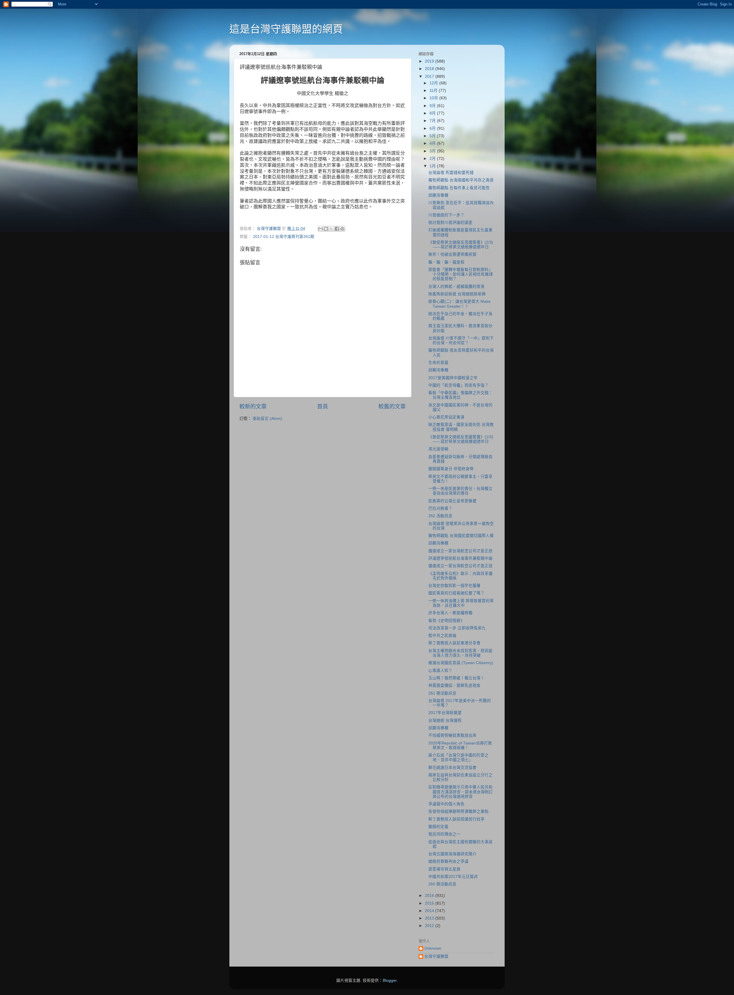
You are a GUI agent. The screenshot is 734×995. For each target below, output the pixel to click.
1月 (433, 166)
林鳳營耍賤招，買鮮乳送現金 (454, 685)
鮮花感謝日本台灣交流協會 (452, 767)
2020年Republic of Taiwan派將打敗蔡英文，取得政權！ (460, 745)
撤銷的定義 (438, 827)
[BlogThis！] (326, 229)
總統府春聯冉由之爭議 (448, 861)
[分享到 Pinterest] (342, 229)
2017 (430, 76)
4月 (433, 143)
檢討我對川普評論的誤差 (450, 222)
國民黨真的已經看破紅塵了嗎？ (456, 593)
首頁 (322, 407)
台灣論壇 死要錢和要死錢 (451, 172)
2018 (430, 69)
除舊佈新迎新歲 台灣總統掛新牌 (457, 294)
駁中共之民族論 (442, 635)
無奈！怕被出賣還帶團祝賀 (452, 254)
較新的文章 (253, 407)
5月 (433, 136)
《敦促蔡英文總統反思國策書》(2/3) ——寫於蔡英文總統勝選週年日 (460, 244)
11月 (434, 90)
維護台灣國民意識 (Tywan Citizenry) (460, 663)
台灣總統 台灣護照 (445, 720)
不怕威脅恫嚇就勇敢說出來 (452, 735)
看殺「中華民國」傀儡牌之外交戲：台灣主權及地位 (460, 395)
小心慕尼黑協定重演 (446, 417)
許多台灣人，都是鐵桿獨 (450, 613)
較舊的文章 (392, 407)
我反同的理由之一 (444, 834)
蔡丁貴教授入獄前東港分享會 (454, 643)
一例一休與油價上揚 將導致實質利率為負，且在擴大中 (461, 603)
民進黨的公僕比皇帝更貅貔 (452, 501)
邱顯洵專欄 (438, 195)
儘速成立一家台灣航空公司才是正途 (460, 551)
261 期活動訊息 (442, 693)
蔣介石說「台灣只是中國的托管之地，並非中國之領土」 (458, 757)
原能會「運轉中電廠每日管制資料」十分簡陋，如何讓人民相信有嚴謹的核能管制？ (460, 274)
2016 (430, 895)
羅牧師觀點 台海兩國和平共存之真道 (461, 180)
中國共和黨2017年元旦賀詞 (453, 876)
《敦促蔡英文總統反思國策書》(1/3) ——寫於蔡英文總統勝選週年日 (460, 439)
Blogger (390, 980)
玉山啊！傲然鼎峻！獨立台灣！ (456, 678)
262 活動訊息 (440, 516)
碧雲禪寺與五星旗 (444, 869)
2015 (430, 903)
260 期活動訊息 (442, 884)
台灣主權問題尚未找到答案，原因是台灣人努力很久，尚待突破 (460, 653)
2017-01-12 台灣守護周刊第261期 (283, 236)
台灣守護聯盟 (436, 956)
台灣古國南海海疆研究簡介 (452, 854)
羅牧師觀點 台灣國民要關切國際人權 (461, 536)
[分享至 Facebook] (337, 229)
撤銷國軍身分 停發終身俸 (451, 469)
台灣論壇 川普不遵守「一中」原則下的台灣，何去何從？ (461, 340)
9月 (433, 106)
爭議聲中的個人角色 (446, 804)
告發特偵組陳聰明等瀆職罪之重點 (458, 811)
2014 (430, 911)
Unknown (432, 948)
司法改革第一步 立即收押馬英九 (457, 628)
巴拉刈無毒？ (440, 508)
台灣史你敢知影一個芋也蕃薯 (454, 585)
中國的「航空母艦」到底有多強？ (458, 385)
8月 (433, 113)
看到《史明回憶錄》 (446, 620)
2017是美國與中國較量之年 (453, 378)
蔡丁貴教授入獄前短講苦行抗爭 (456, 819)
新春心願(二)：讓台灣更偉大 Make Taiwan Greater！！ (459, 303)
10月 (434, 98)
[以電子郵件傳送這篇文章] (320, 229)
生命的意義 (438, 362)
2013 (430, 918)
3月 (433, 151)
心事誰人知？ (440, 670)
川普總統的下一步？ (446, 215)
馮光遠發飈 (438, 449)
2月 (433, 158)
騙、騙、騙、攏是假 (446, 262)
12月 (434, 83)
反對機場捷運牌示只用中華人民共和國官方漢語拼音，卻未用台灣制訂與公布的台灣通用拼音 (460, 791)
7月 (433, 121)
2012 (430, 926)
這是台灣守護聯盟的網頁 (286, 29)
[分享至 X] (331, 229)
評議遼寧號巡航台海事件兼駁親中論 (460, 558)
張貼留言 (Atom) (267, 418)
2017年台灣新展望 (445, 713)
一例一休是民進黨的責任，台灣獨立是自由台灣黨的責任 (460, 490)
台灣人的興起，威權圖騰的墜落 (456, 286)
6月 (433, 128)
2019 (430, 61)
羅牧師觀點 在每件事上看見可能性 (459, 188)
